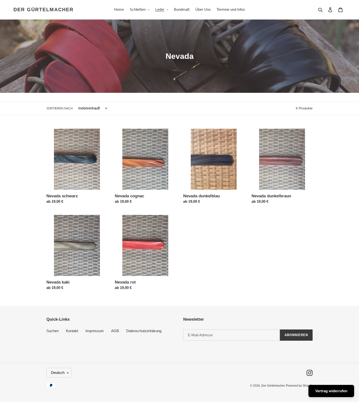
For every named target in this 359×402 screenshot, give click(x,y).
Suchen (52, 331)
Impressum (94, 331)
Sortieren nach (59, 108)
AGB (115, 331)
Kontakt (72, 331)
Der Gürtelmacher (43, 9)
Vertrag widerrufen (331, 391)
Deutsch (57, 372)
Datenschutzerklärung (143, 331)
